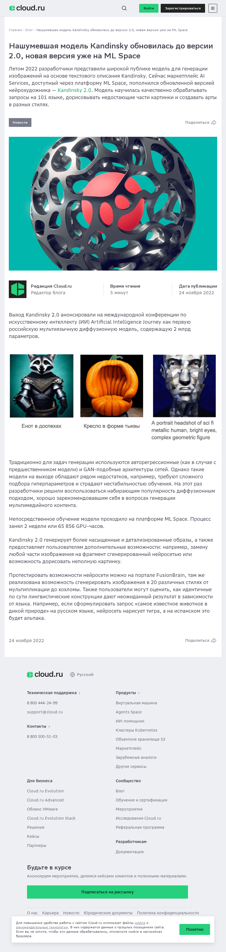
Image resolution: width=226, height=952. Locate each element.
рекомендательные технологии (42, 927)
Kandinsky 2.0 (74, 90)
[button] (124, 8)
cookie (140, 923)
